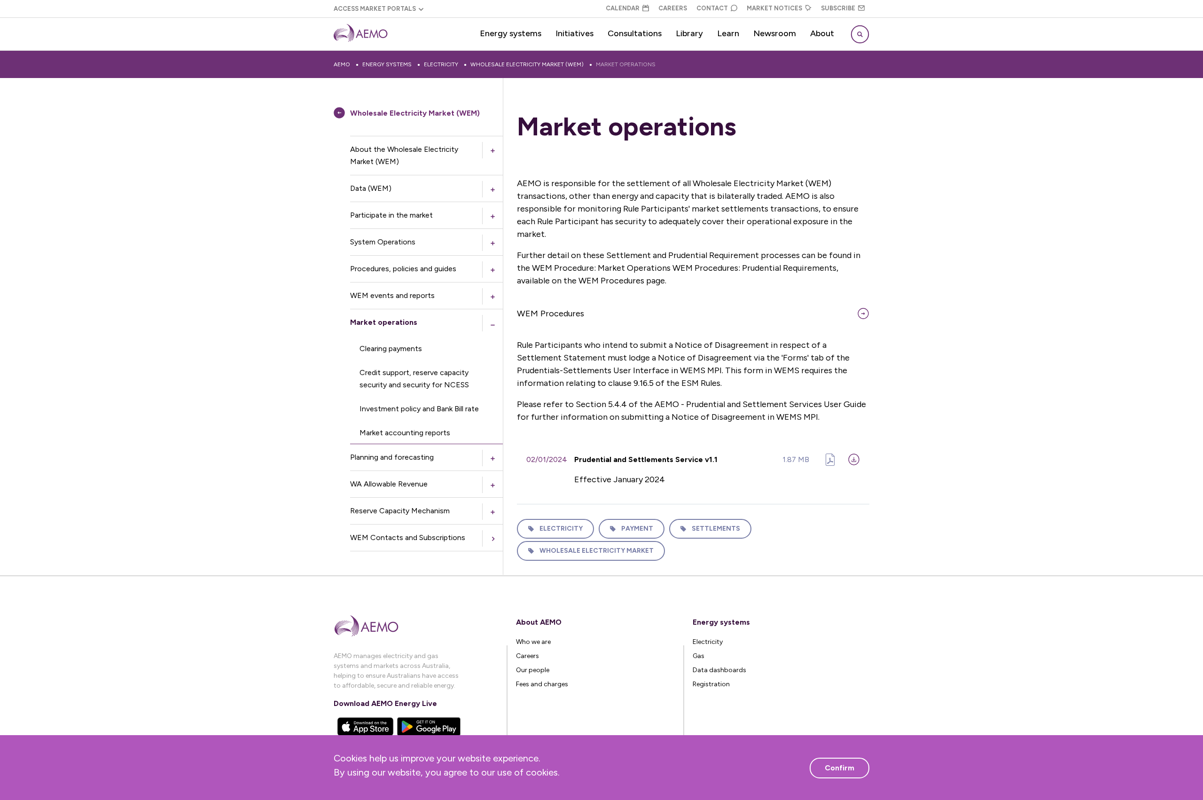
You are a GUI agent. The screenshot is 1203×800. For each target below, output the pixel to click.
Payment (637, 529)
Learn (728, 33)
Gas (698, 656)
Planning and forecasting (392, 457)
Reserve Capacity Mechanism (400, 510)
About (822, 33)
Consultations (635, 33)
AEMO (342, 64)
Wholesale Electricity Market (596, 551)
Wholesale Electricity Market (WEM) (527, 64)
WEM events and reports (392, 295)
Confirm (839, 767)
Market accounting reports (404, 432)
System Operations (382, 241)
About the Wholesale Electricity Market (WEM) (404, 155)
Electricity (441, 64)
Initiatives (574, 33)
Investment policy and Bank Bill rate (419, 408)
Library (689, 33)
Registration (711, 684)
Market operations (626, 64)
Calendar (623, 8)
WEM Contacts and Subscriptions (407, 537)
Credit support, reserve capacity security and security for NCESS (414, 378)
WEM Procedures (550, 313)
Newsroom (774, 33)
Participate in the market (391, 215)
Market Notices (774, 8)
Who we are (533, 642)
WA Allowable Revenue (389, 483)
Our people (532, 670)
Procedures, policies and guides (403, 268)
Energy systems (510, 33)
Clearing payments (390, 348)
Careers (672, 8)
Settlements (716, 529)
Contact (712, 8)
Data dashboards (719, 670)
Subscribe (838, 8)
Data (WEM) (370, 188)
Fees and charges (542, 684)
